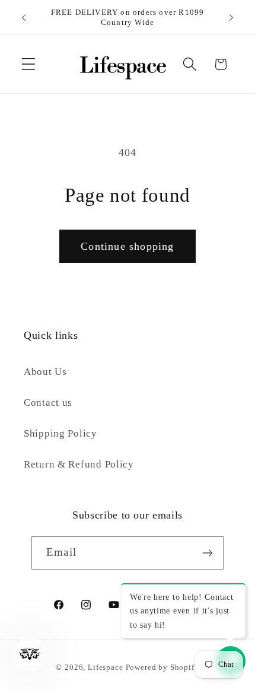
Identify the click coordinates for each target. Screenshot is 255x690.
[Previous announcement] (24, 17)
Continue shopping (127, 246)
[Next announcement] (231, 17)
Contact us (48, 402)
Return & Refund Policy (79, 464)
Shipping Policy (60, 433)
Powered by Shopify (162, 667)
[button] (28, 64)
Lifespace (105, 667)
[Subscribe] (207, 553)
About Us (45, 371)
